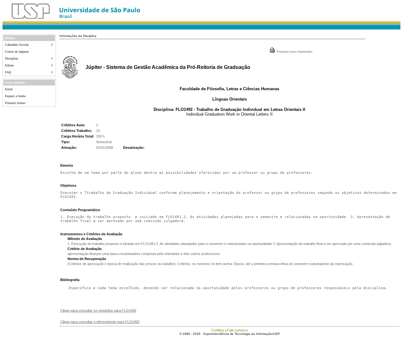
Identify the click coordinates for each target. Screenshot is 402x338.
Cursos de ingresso (17, 51)
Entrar (9, 89)
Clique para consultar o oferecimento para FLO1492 (99, 322)
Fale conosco (237, 330)
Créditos (217, 330)
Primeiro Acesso (15, 103)
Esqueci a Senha (15, 96)
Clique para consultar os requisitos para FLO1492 (98, 310)
